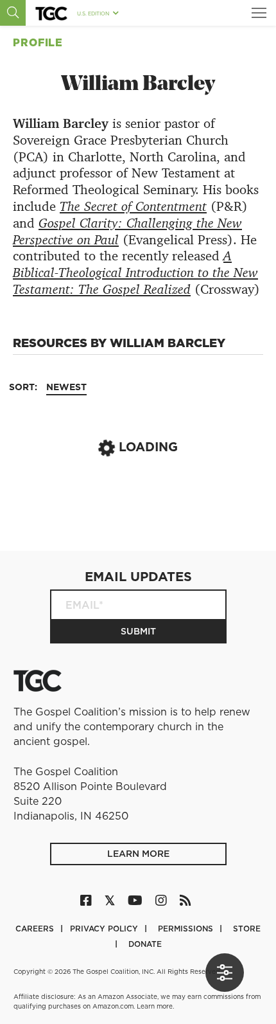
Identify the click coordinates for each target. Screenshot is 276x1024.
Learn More (138, 853)
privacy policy (105, 928)
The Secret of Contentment (133, 206)
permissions (187, 928)
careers (35, 928)
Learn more (155, 1006)
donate (145, 944)
